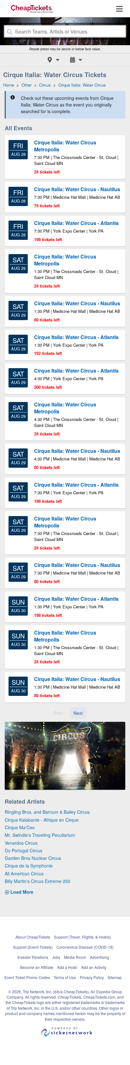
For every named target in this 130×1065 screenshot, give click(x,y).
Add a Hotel (67, 967)
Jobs (56, 957)
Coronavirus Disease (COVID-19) (85, 947)
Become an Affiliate (36, 967)
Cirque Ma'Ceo (20, 827)
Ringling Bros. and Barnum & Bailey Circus (47, 812)
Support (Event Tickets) (33, 947)
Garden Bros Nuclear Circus (33, 858)
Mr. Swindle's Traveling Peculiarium (40, 835)
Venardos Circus (21, 843)
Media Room (75, 957)
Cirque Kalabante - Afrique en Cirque (42, 820)
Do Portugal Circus (23, 850)
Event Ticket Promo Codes (27, 977)
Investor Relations (32, 957)
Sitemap (115, 977)
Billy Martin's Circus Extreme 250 (37, 881)
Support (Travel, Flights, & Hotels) (82, 937)
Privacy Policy (92, 977)
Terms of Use (65, 977)
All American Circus (24, 873)
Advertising (99, 957)
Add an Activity (93, 967)
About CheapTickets (32, 937)
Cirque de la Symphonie (29, 865)
